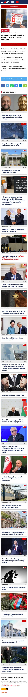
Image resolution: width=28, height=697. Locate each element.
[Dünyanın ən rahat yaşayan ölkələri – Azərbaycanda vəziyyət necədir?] (14, 520)
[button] (25, 85)
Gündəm (24, 123)
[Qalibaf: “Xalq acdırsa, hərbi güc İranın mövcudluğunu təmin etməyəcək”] (14, 465)
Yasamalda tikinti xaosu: (13, 258)
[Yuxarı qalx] (23, 692)
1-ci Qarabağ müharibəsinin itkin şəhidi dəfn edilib (12, 615)
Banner (6, 30)
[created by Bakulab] (4, 692)
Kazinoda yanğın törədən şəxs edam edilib (14, 588)
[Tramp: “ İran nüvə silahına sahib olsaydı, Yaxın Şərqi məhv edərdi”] (14, 273)
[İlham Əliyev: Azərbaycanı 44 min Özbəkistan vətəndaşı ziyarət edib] (14, 408)
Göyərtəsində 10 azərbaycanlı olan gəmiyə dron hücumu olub (13, 144)
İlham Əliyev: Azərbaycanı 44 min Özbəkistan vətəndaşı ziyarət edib (13, 421)
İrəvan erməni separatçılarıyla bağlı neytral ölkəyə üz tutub (13, 641)
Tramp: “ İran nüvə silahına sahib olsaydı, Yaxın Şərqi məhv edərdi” (13, 285)
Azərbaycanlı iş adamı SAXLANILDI (13, 395)
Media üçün (20, 677)
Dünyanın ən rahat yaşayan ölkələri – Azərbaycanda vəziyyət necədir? (13, 533)
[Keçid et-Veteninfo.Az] (11, 2)
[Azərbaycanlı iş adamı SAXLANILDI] (14, 383)
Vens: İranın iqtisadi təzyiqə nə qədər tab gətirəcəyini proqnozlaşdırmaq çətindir (13, 560)
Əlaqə (15, 677)
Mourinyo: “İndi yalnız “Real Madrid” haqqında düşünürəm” (13, 230)
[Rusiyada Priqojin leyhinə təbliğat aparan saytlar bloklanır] (14, 18)
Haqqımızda (10, 677)
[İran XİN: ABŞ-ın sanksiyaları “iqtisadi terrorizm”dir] (14, 158)
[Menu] (2, 2)
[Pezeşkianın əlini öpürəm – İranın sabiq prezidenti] (14, 326)
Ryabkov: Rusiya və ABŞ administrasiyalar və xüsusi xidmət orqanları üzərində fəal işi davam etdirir (13, 449)
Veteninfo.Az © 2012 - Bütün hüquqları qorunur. (10, 685)
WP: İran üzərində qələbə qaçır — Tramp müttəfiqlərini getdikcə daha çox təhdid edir (13, 669)
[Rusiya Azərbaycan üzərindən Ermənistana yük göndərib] (14, 493)
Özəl (25, 150)
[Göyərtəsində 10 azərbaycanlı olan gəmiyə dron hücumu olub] (14, 132)
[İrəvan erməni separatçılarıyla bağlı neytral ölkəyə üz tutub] (14, 629)
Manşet (24, 236)
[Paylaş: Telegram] (20, 85)
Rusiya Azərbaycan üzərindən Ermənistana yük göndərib (11, 506)
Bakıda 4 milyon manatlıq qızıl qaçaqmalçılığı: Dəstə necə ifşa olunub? (12, 117)
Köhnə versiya (4, 679)
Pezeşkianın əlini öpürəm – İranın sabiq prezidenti (12, 339)
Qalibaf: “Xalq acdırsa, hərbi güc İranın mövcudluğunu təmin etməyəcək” (12, 478)
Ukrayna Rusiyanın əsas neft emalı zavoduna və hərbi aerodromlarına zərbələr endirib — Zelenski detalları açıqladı (13, 367)
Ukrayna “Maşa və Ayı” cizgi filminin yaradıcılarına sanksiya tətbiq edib (13, 312)
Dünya (24, 318)
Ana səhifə (3, 677)
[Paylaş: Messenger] (16, 85)
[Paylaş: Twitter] (7, 85)
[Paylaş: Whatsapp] (12, 85)
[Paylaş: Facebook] (3, 85)
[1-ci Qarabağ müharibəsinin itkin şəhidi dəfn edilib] (14, 602)
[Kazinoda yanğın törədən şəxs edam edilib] (14, 575)
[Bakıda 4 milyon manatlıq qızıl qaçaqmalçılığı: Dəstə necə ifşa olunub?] (14, 103)
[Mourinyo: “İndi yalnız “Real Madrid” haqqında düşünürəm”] (14, 217)
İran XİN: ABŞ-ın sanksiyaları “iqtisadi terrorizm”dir (11, 171)
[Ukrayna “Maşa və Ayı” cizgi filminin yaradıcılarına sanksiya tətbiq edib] (14, 299)
